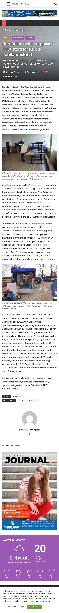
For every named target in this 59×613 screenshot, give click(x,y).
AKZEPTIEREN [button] (34, 606)
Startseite (8, 30)
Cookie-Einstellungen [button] (14, 606)
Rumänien (22, 400)
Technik (29, 37)
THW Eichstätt (34, 400)
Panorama (20, 30)
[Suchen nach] (55, 5)
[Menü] (3, 5)
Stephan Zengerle (13, 72)
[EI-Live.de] (18, 4)
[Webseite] (29, 434)
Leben (7, 37)
